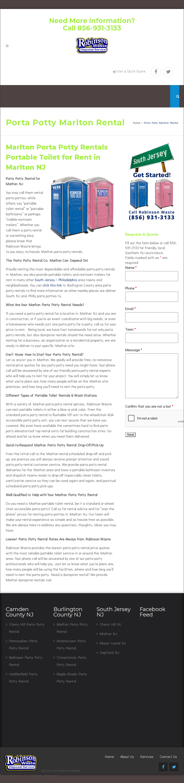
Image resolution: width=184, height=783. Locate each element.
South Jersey (45, 279)
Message (133, 349)
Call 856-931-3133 (92, 28)
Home (136, 122)
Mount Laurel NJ (113, 643)
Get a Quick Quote (131, 71)
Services (146, 756)
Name (131, 267)
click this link (52, 285)
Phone (131, 288)
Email (130, 308)
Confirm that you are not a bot (149, 406)
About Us (127, 756)
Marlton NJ (108, 633)
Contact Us (168, 756)
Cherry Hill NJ (110, 624)
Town (130, 329)
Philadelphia (68, 279)
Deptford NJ (109, 652)
